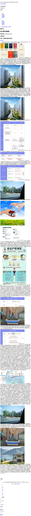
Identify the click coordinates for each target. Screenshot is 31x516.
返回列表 (1, 40)
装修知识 (3, 15)
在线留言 (1, 506)
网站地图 (18, 483)
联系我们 (3, 17)
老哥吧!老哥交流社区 (5, 26)
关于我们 (3, 14)
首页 (2, 13)
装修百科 (3, 16)
